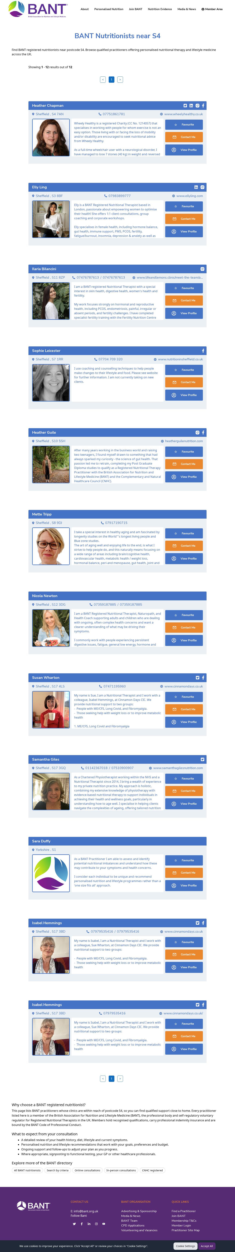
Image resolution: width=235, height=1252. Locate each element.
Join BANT (179, 1216)
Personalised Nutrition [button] (108, 9)
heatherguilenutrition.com (184, 441)
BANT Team (129, 1221)
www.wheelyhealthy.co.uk (183, 114)
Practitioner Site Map (186, 1230)
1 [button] (111, 80)
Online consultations (87, 1170)
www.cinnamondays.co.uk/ (183, 1013)
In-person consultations (121, 1170)
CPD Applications (132, 1226)
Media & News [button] (187, 9)
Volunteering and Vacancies (139, 1230)
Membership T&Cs (184, 1221)
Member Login (181, 1226)
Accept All (207, 1246)
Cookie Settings (185, 1246)
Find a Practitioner (184, 1211)
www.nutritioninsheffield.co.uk (180, 359)
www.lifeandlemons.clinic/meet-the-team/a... (170, 277)
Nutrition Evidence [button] (160, 9)
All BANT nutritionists (27, 1170)
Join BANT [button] (135, 9)
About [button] (85, 9)
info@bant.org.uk (86, 1211)
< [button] (103, 80)
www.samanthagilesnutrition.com (178, 768)
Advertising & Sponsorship (139, 1211)
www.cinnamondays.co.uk (183, 686)
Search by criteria (57, 1170)
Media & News (130, 1216)
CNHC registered (152, 1170)
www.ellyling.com (189, 196)
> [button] (120, 80)
